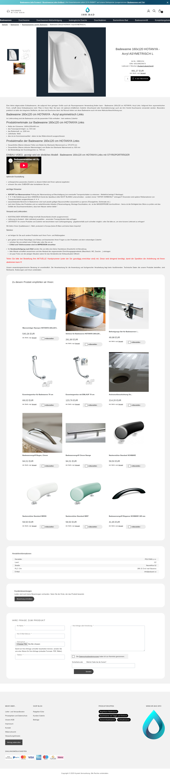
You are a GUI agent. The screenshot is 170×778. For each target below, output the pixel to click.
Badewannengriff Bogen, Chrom (35, 455)
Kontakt (8, 728)
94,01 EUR (27, 461)
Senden (88, 672)
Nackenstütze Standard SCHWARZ (122, 455)
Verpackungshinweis (12, 736)
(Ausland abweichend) (145, 66)
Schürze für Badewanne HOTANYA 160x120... (83, 334)
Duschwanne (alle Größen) (53, 2)
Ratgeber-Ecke (38, 712)
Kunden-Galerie (39, 716)
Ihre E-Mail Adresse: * (24, 634)
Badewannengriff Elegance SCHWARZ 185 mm (127, 516)
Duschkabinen (100, 20)
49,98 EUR (114, 337)
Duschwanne (24, 20)
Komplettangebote (162, 20)
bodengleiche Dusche (78, 20)
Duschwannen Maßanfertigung (49, 20)
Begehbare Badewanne (108, 712)
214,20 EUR (115, 400)
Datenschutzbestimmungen (89, 656)
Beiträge (36, 720)
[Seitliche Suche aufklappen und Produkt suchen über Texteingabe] (154, 12)
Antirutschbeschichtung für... (120, 394)
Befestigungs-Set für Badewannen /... (123, 332)
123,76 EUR (72, 400)
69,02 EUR (27, 400)
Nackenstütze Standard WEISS (34, 516)
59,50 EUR (114, 461)
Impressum (9, 724)
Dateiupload (21, 642)
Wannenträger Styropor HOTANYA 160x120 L (39, 328)
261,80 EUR (72, 339)
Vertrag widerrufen (14, 742)
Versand (143, 73)
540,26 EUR (28, 334)
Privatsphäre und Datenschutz (16, 716)
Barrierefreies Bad (120, 20)
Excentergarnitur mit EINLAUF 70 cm (80, 394)
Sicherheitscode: (79, 662)
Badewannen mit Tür (135, 2)
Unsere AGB (9, 720)
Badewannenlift (141, 20)
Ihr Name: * (21, 626)
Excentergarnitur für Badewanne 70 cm (37, 394)
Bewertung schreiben (24, 599)
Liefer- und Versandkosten (15, 712)
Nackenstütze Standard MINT (77, 516)
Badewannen (6, 20)
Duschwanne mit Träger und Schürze (113, 716)
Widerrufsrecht (10, 732)
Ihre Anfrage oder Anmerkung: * (83, 626)
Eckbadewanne (124, 720)
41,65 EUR (114, 522)
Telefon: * (20, 655)
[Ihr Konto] (148, 12)
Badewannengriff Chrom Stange (78, 455)
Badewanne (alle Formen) (30, 2)
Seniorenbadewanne (107, 720)
